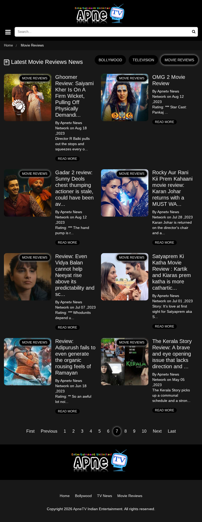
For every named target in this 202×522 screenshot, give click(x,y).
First (30, 431)
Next (157, 431)
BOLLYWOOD (110, 60)
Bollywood (83, 496)
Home (8, 45)
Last (172, 431)
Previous (49, 431)
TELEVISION (143, 60)
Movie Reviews (129, 496)
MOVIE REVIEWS (179, 60)
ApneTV (80, 509)
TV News (104, 496)
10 (144, 431)
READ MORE (67, 159)
